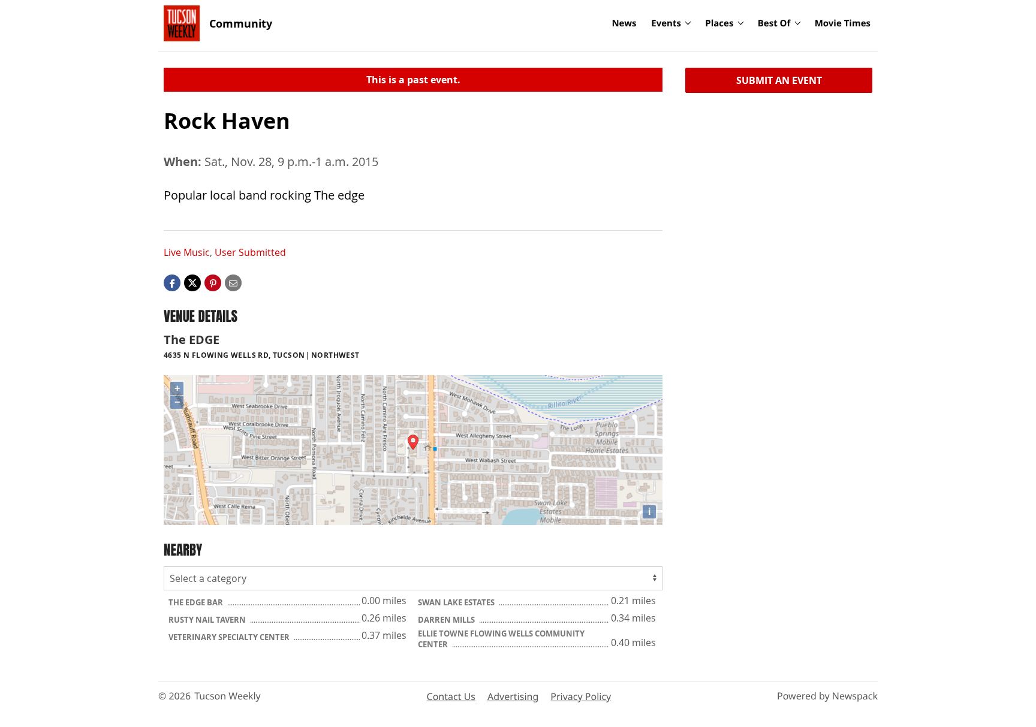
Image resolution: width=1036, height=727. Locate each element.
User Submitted (250, 252)
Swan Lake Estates (457, 602)
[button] (212, 282)
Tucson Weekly (227, 695)
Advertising (512, 696)
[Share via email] (233, 282)
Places (719, 23)
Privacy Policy (580, 696)
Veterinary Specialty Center (229, 637)
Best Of (774, 23)
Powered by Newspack (827, 695)
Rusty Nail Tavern (208, 619)
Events (666, 23)
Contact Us (451, 696)
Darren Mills (447, 619)
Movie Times (843, 23)
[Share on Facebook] (172, 282)
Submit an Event (779, 80)
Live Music (187, 252)
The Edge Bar (196, 602)
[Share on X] (192, 282)
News (624, 23)
